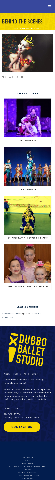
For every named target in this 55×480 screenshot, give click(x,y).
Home (17, 28)
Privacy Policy (27, 478)
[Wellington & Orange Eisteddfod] (27, 263)
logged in (24, 313)
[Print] (23, 77)
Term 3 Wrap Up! (27, 189)
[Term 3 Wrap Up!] (27, 166)
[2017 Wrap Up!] (27, 118)
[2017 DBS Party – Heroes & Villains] (27, 215)
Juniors (27, 460)
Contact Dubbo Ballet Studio (27, 475)
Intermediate (27, 463)
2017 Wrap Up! (28, 141)
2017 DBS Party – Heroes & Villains (28, 238)
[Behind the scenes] (27, 53)
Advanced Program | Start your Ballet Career (27, 466)
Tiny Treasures (27, 457)
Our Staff (27, 469)
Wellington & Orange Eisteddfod (28, 286)
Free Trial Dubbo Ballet (27, 472)
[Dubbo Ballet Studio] (7, 447)
